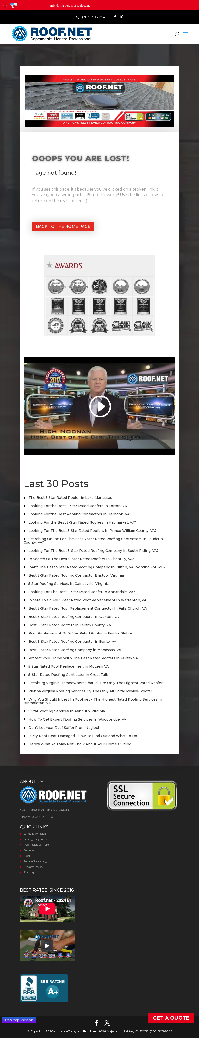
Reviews (29, 850)
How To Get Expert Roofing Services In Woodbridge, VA (77, 719)
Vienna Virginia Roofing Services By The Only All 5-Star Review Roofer (90, 691)
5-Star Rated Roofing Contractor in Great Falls (68, 674)
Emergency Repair (36, 839)
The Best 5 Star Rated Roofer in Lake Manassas (70, 497)
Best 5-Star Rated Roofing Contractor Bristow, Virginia (76, 575)
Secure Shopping (35, 861)
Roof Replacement (36, 844)
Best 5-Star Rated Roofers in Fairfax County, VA (69, 625)
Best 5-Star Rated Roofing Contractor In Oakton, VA (73, 617)
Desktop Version (19, 1020)
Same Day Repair (35, 833)
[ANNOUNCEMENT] (13, 5)
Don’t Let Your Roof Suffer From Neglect (63, 727)
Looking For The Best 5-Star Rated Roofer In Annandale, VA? (81, 592)
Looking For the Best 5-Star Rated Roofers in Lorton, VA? (78, 506)
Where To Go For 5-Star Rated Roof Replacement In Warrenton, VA (87, 600)
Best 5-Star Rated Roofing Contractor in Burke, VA (72, 641)
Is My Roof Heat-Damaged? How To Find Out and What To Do (82, 736)
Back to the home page (63, 226)
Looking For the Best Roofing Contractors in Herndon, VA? (79, 514)
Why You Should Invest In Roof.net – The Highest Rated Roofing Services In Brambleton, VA (93, 701)
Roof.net (90, 1031)
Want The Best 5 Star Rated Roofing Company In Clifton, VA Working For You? (97, 567)
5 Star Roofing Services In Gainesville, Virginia (68, 583)
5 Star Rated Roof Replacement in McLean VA (68, 666)
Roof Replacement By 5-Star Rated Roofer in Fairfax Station (80, 633)
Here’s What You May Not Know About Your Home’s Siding (79, 744)
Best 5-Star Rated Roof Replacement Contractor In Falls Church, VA (87, 608)
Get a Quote (171, 1018)
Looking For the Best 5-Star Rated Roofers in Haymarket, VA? (82, 522)
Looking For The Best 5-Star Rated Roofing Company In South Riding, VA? (93, 550)
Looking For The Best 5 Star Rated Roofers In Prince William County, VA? (92, 530)
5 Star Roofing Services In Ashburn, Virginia (66, 711)
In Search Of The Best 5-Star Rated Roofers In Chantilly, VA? (81, 559)
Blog (26, 856)
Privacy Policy (33, 867)
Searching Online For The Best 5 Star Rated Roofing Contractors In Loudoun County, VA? (93, 541)
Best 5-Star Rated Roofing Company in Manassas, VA (74, 650)
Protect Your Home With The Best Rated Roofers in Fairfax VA (83, 658)
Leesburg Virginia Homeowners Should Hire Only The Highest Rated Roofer (95, 683)
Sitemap (29, 872)
